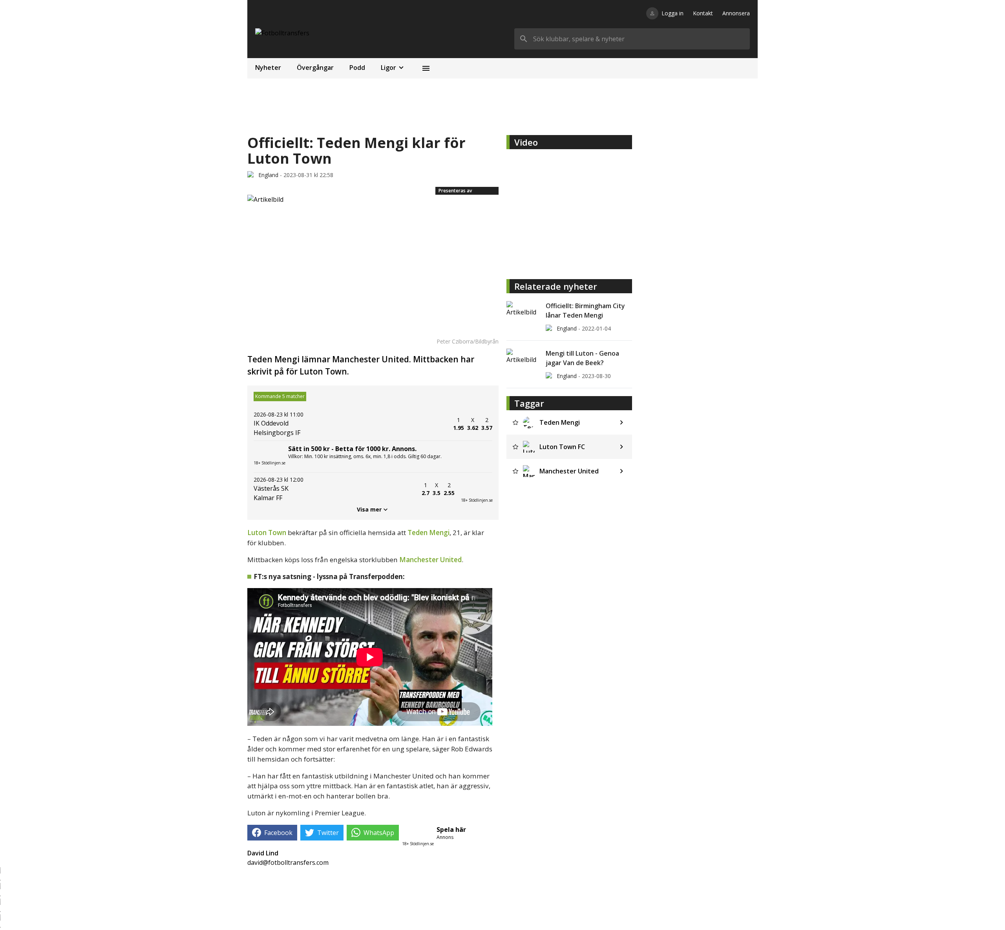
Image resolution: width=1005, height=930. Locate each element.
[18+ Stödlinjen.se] (476, 489)
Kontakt (703, 13)
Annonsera (736, 13)
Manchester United (430, 559)
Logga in (672, 13)
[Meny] (426, 68)
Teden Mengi (428, 532)
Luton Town (266, 532)
